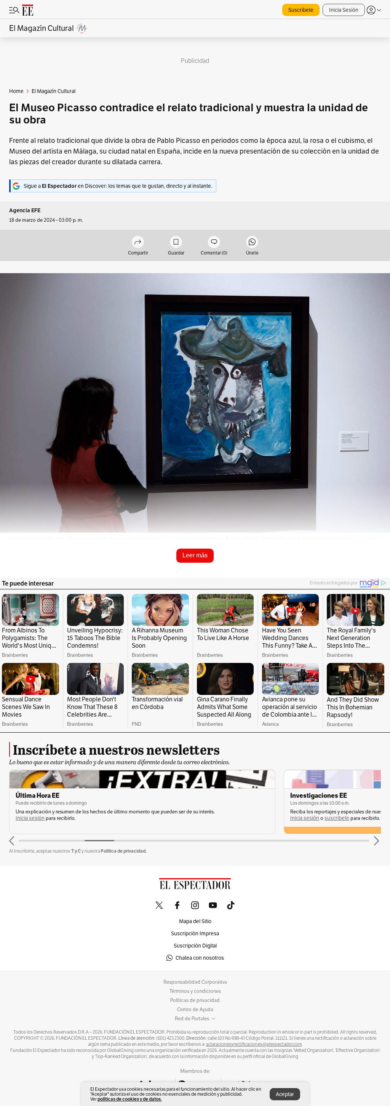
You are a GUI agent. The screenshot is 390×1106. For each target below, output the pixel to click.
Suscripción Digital (195, 945)
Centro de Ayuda (195, 1009)
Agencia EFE (24, 210)
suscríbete (336, 818)
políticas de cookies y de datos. (130, 1099)
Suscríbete (300, 9)
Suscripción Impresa (195, 933)
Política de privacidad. (124, 851)
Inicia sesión (30, 818)
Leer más (195, 555)
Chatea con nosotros (200, 957)
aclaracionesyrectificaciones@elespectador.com (254, 1044)
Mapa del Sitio (195, 921)
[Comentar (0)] (214, 242)
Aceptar (285, 1094)
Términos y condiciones (195, 991)
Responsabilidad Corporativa (195, 982)
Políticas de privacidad (195, 1000)
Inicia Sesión (343, 9)
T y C (76, 851)
